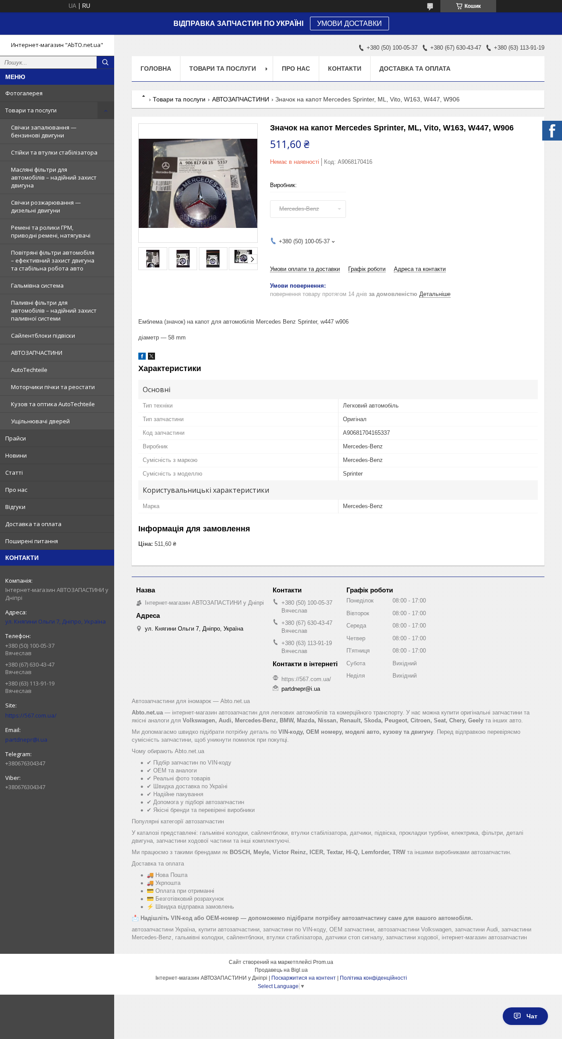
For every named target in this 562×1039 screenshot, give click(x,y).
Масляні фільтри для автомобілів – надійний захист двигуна (54, 177)
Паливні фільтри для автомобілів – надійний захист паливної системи (54, 310)
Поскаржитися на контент (303, 978)
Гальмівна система (37, 285)
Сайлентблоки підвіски (43, 335)
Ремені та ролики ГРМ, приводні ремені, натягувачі (50, 231)
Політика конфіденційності (373, 978)
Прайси (15, 438)
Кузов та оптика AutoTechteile (53, 404)
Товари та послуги (31, 110)
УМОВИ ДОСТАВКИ (349, 23)
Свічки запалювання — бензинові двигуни (43, 131)
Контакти (344, 68)
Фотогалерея (24, 93)
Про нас (16, 490)
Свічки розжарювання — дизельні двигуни (46, 206)
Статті (14, 472)
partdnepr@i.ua (26, 739)
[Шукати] (105, 62)
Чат (531, 1016)
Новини (16, 455)
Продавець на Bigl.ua (281, 970)
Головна (155, 68)
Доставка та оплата (33, 524)
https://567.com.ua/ (31, 715)
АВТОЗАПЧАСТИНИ (36, 353)
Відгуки (15, 507)
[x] (151, 357)
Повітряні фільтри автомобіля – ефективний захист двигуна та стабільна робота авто (52, 260)
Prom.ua (323, 962)
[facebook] (142, 357)
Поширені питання (31, 541)
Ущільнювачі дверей (40, 421)
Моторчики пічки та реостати (53, 387)
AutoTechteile (29, 370)
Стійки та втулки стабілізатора (54, 152)
